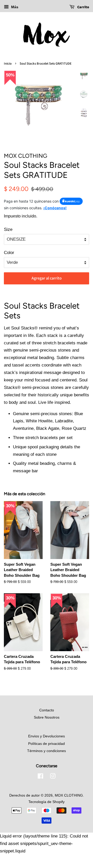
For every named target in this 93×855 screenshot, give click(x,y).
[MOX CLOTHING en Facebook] (40, 777)
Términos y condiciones (46, 751)
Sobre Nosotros (46, 717)
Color (9, 252)
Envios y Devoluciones (46, 736)
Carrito (82, 7)
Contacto (46, 710)
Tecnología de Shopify (46, 802)
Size (8, 229)
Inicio (8, 63)
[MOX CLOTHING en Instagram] (53, 777)
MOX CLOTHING (69, 795)
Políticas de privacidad (46, 743)
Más (14, 7)
